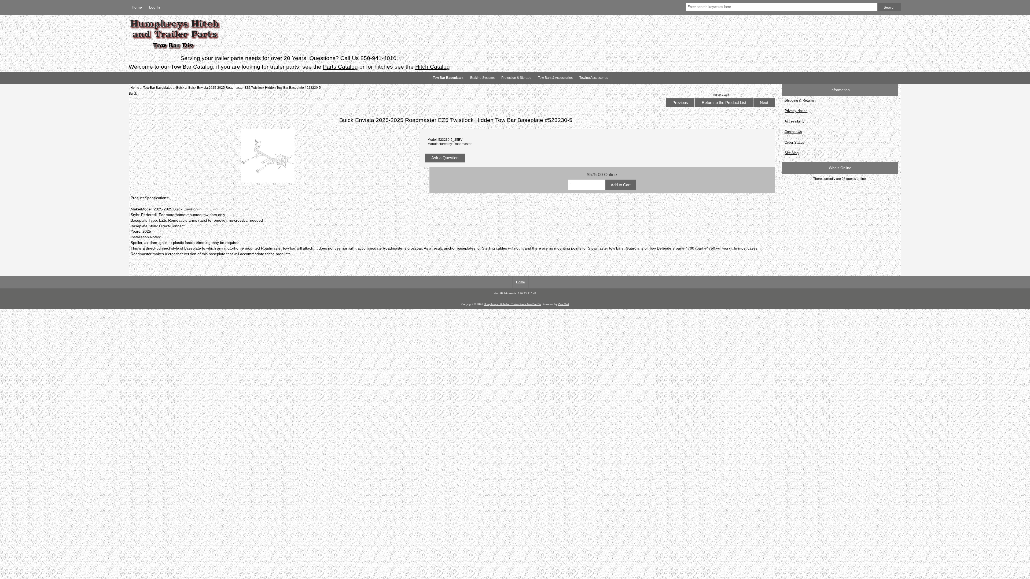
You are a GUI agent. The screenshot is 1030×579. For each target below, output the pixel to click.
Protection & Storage (516, 78)
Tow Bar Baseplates (157, 87)
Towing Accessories (593, 78)
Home (137, 7)
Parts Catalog (340, 67)
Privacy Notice (796, 111)
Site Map (792, 153)
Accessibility (794, 121)
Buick (180, 87)
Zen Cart (563, 304)
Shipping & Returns (800, 100)
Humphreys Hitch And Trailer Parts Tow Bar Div (512, 304)
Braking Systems (482, 78)
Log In (154, 7)
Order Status (794, 142)
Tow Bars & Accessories (555, 78)
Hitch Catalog (432, 67)
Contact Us (793, 132)
